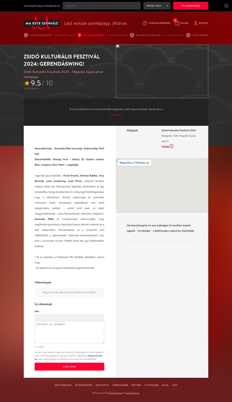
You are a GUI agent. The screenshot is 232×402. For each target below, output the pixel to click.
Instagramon (132, 393)
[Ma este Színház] (42, 23)
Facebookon (116, 393)
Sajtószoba (151, 385)
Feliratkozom (83, 385)
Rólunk (136, 385)
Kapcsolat (102, 385)
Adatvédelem (63, 385)
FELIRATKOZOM (190, 5)
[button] (226, 6)
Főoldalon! (116, 114)
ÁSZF (174, 385)
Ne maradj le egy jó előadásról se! (42, 5)
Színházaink (120, 385)
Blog (165, 385)
